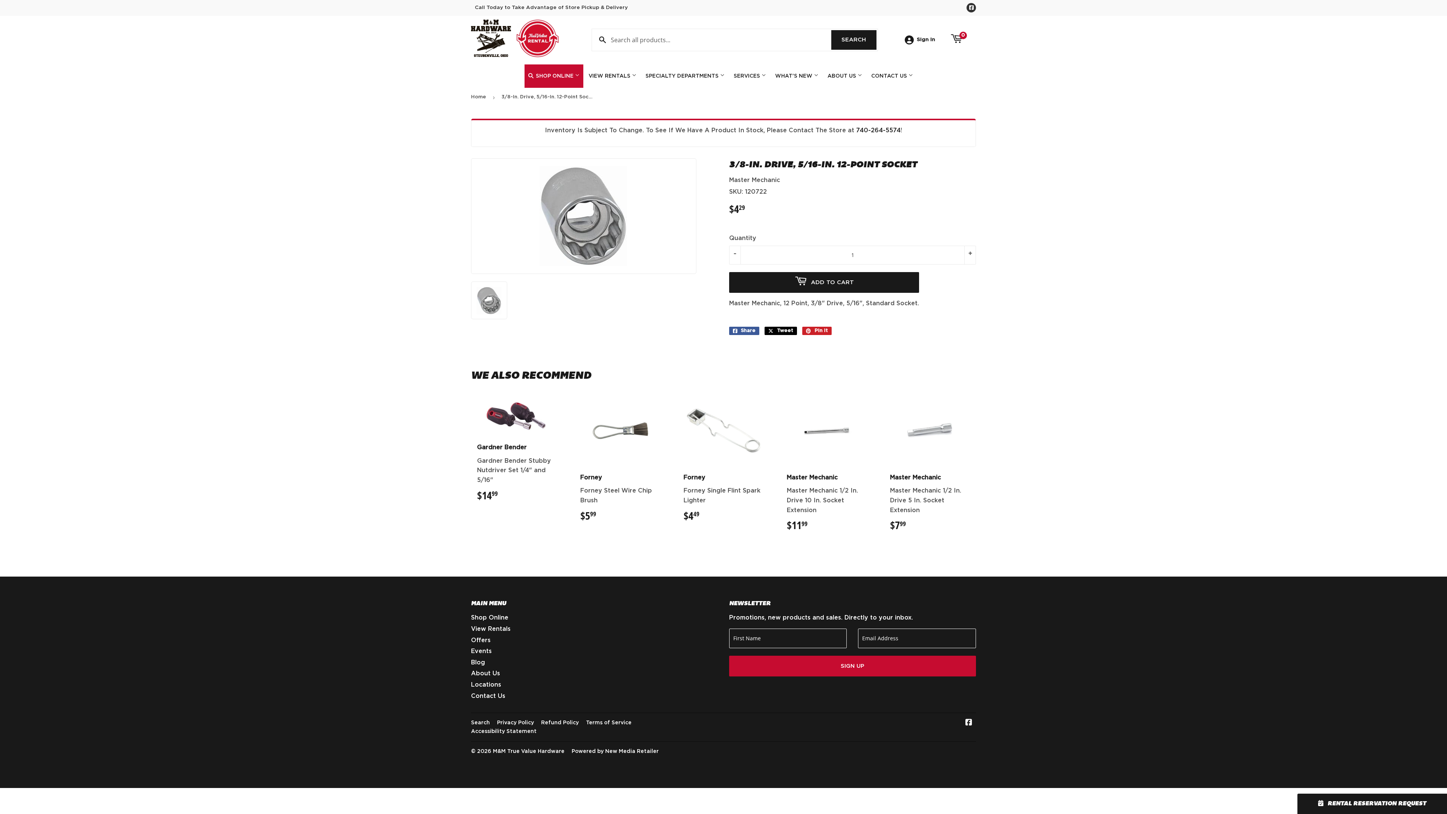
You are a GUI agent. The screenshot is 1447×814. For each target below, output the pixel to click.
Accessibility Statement (504, 731)
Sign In (926, 39)
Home (478, 97)
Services (748, 76)
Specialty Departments (682, 76)
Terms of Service (609, 722)
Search (858, 40)
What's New (794, 76)
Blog (478, 662)
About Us (843, 76)
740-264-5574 (878, 130)
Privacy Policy (515, 722)
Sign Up (852, 666)
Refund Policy (560, 722)
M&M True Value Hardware (528, 751)
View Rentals (610, 76)
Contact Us (890, 76)
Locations (486, 685)
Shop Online (554, 76)
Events (481, 651)
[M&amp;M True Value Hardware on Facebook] (968, 723)
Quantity (742, 238)
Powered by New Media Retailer (615, 751)
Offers (481, 640)
